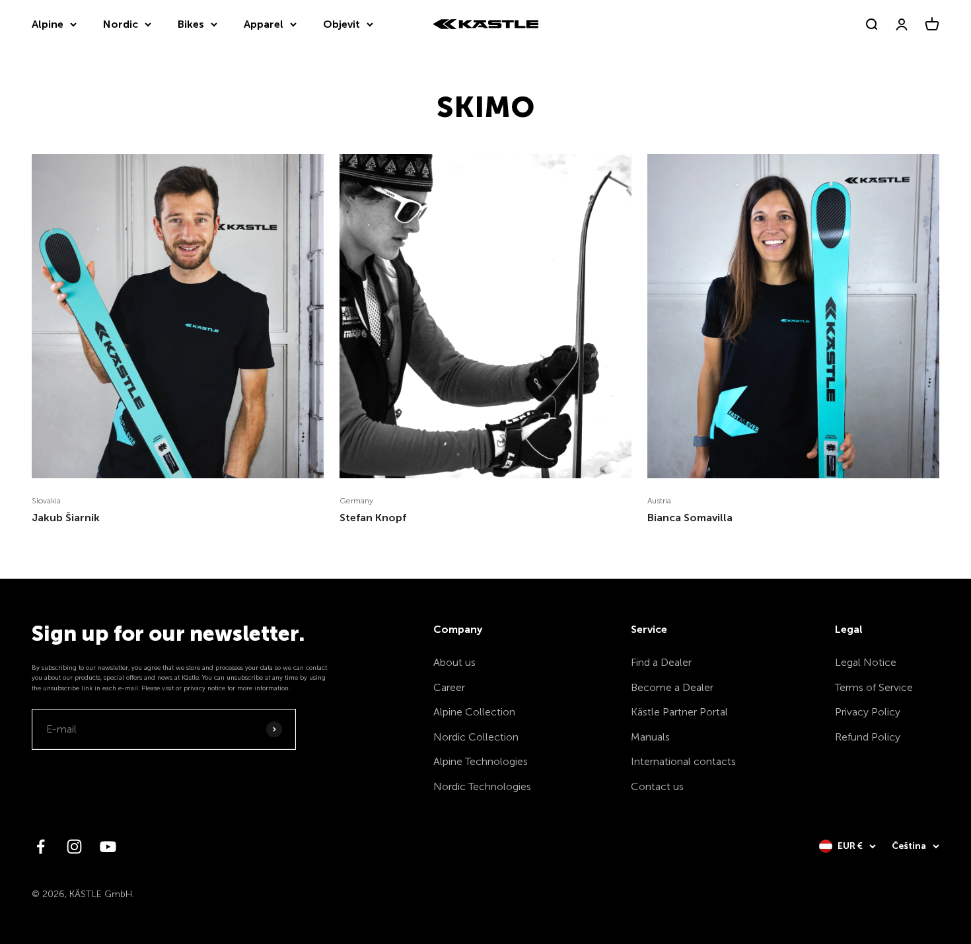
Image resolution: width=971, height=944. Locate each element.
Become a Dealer (672, 687)
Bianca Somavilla (690, 517)
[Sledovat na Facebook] (41, 846)
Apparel (263, 24)
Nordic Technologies (482, 786)
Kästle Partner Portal (679, 712)
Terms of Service (874, 687)
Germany (356, 500)
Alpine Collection (474, 712)
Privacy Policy (867, 712)
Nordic (120, 24)
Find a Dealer (661, 662)
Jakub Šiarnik (66, 517)
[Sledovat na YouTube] (108, 846)
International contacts (683, 761)
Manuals (650, 737)
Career (449, 687)
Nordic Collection (476, 737)
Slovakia (46, 500)
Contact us (657, 786)
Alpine (47, 24)
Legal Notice (865, 662)
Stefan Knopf (373, 517)
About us (454, 662)
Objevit (341, 24)
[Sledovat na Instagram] (74, 846)
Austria (659, 500)
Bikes (191, 24)
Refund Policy (867, 737)
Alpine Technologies (480, 761)
